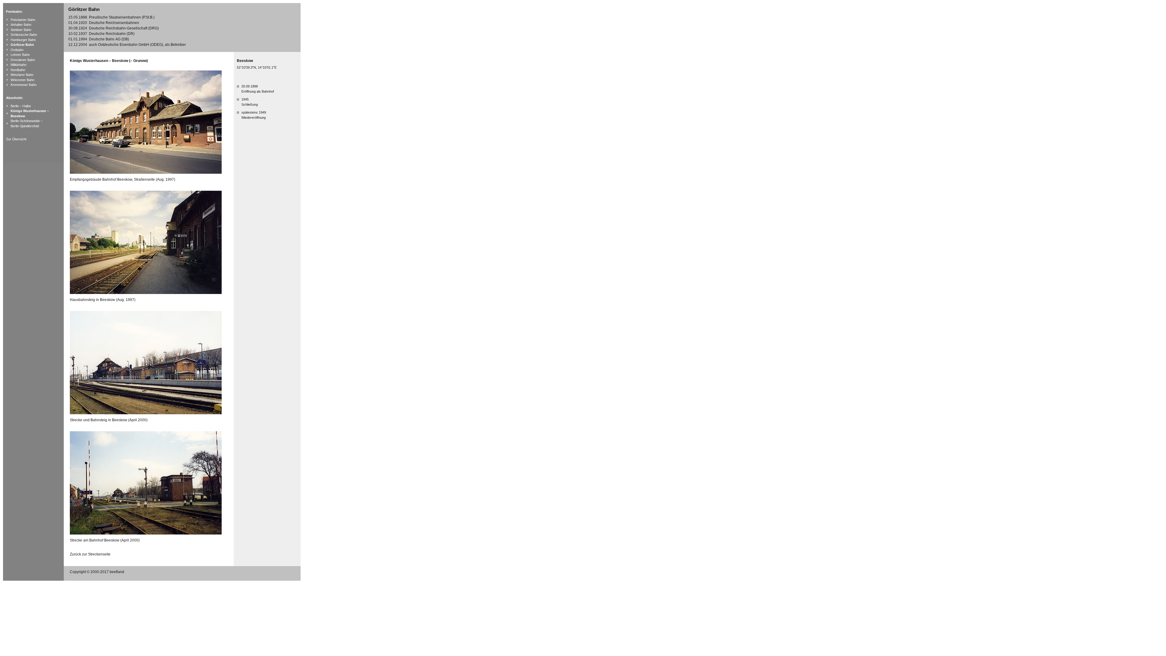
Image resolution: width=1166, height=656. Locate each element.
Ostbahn (17, 50)
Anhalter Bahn (21, 24)
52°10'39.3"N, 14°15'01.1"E (257, 67)
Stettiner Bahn (21, 30)
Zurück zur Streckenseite (90, 554)
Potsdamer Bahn (23, 20)
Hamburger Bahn (23, 40)
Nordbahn (18, 70)
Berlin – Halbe (21, 106)
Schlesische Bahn (24, 34)
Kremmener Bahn (23, 85)
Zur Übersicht (16, 139)
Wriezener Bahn (22, 80)
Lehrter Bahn (20, 54)
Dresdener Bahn (23, 60)
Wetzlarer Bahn (22, 75)
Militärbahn (18, 65)
